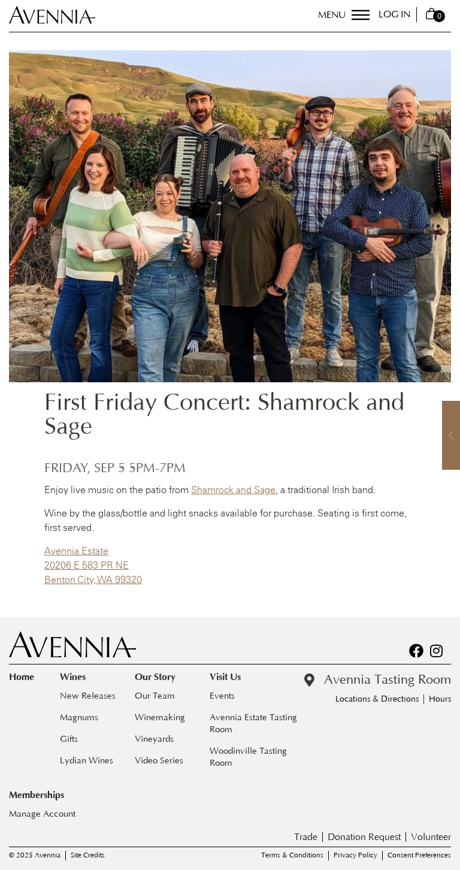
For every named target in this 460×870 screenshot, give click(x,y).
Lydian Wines (86, 761)
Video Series (159, 761)
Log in (394, 14)
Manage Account (42, 814)
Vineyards (154, 739)
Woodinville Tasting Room (249, 757)
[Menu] (361, 15)
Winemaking (160, 717)
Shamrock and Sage (233, 490)
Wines (73, 677)
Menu (332, 15)
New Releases (88, 696)
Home (21, 677)
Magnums (79, 717)
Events (222, 696)
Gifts (69, 739)
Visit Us (225, 677)
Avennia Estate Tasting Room (254, 723)
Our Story (155, 677)
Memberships (36, 795)
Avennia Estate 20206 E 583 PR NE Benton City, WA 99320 (93, 565)
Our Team (155, 696)
